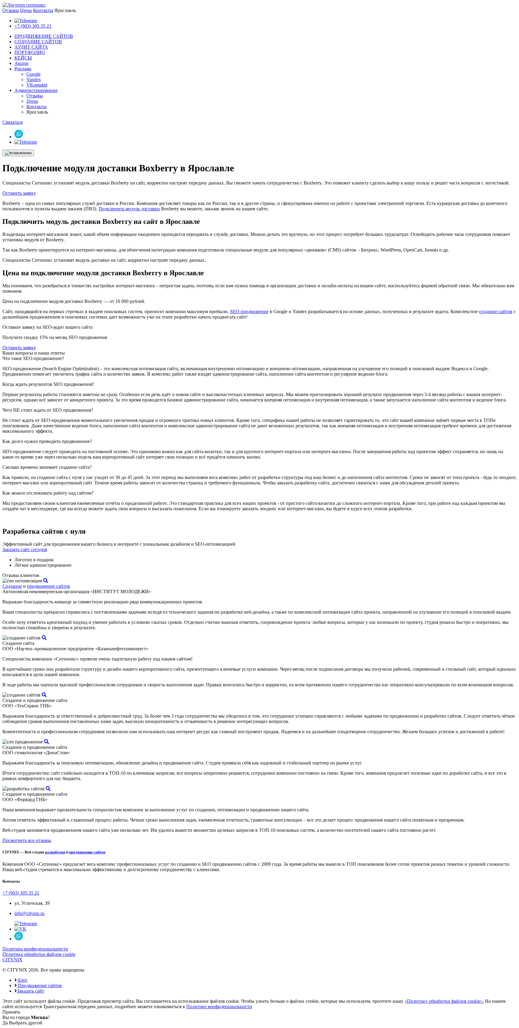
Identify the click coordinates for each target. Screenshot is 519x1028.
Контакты (43, 10)
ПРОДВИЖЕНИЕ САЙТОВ (43, 36)
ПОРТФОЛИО (29, 52)
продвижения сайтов (87, 852)
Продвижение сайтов (39, 985)
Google (33, 74)
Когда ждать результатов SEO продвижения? (48, 384)
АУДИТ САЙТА (31, 47)
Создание (12, 586)
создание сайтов (495, 311)
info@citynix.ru (29, 913)
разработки (55, 852)
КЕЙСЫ (23, 57)
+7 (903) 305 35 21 (32, 26)
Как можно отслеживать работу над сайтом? (47, 493)
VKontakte (36, 84)
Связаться (12, 122)
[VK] (20, 929)
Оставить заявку (19, 193)
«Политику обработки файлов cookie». (444, 1001)
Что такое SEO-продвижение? (33, 358)
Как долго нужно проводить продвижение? (47, 441)
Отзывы (10, 10)
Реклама (22, 68)
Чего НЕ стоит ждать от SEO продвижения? (47, 410)
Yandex (33, 79)
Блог (22, 980)
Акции (21, 63)
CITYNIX (12, 959)
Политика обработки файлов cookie (38, 954)
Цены (26, 10)
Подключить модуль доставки (129, 208)
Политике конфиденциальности (219, 1006)
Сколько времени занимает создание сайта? (47, 467)
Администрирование (36, 90)
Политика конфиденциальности (35, 948)
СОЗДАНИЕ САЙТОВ (38, 41)
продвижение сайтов (48, 586)
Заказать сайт (30, 990)
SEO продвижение (249, 311)
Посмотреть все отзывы (26, 840)
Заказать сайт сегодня (24, 549)
